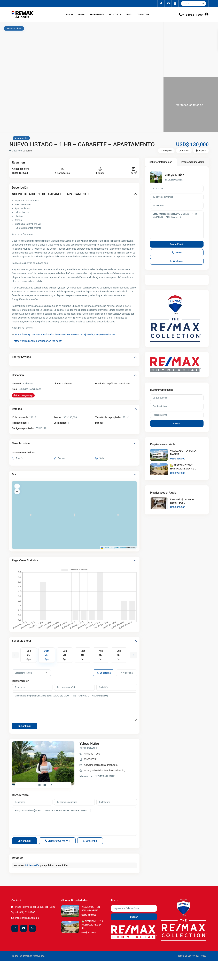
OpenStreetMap (119, 547)
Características (21, 443)
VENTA (81, 14)
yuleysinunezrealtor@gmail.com (101, 765)
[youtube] (168, 3)
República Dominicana (118, 383)
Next (133, 655)
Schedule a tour (21, 640)
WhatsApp (91, 840)
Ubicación (18, 375)
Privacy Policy (198, 955)
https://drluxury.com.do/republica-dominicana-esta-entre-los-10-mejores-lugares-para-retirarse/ (64, 334)
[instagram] (175, 3)
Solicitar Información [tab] (161, 162)
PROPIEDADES (97, 14)
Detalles (17, 409)
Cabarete (27, 150)
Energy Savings (21, 357)
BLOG (128, 14)
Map (14, 474)
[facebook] (161, 3)
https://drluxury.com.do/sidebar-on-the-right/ (38, 341)
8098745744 (90, 759)
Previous (15, 655)
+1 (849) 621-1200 (25, 912)
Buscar (177, 423)
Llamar (58, 840)
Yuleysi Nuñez (89, 743)
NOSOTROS (115, 14)
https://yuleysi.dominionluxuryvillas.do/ (104, 770)
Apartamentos (21, 138)
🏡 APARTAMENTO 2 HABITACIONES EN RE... (92, 924)
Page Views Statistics (25, 560)
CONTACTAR (143, 14)
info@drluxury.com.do (27, 918)
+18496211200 (192, 14)
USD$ (186, 3)
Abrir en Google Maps (23, 395)
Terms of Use (184, 955)
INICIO (69, 14)
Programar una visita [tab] (192, 162)
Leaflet (106, 547)
